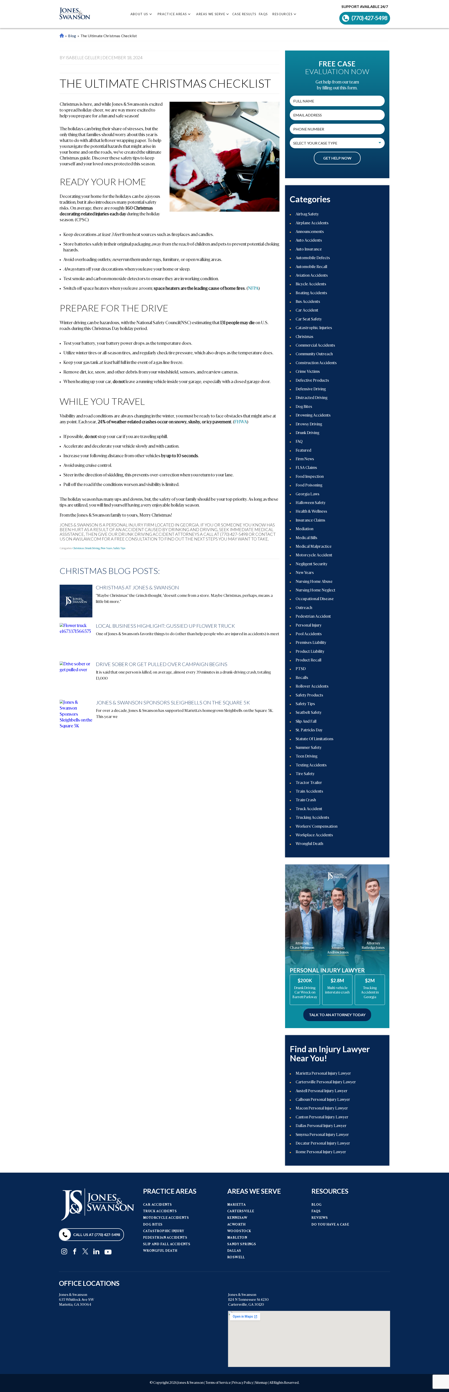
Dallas (234, 1250)
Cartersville (240, 1211)
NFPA (253, 288)
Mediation (304, 529)
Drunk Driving (92, 548)
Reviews (319, 1217)
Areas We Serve (210, 14)
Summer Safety (309, 748)
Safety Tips (119, 548)
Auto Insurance (309, 249)
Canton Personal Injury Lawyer (322, 1117)
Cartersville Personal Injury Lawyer (326, 1082)
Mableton (237, 1237)
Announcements (310, 232)
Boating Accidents (311, 293)
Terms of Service (218, 1383)
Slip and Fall (306, 722)
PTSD (301, 669)
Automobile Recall (311, 267)
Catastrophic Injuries (314, 328)
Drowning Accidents (313, 415)
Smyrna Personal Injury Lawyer (322, 1135)
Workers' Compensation (316, 827)
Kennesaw (237, 1217)
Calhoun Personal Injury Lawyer (323, 1100)
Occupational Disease (315, 599)
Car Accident (307, 310)
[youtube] (108, 1251)
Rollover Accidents (312, 687)
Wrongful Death (309, 844)
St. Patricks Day (309, 730)
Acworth (236, 1224)
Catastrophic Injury (164, 1231)
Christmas (78, 548)
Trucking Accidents (312, 818)
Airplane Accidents (312, 223)
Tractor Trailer (309, 783)
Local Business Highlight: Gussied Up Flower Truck (165, 626)
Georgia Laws (307, 494)
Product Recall (308, 660)
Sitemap (261, 1383)
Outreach (304, 608)
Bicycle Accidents (311, 284)
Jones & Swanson (190, 1383)
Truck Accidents (160, 1211)
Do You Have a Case (330, 1224)
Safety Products (309, 695)
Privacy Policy (242, 1383)
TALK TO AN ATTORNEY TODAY (337, 1014)
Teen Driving (306, 756)
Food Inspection (310, 477)
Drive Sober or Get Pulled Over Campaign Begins (161, 664)
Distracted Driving (311, 398)
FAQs (263, 14)
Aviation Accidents (312, 276)
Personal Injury (309, 625)
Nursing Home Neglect (315, 590)
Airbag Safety (307, 214)
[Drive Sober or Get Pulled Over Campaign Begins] (76, 677)
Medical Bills (306, 538)
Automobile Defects (313, 258)
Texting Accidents (311, 765)
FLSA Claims (306, 468)
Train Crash (306, 800)
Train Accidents (309, 792)
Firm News (305, 459)
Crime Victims (308, 372)
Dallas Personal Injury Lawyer (321, 1126)
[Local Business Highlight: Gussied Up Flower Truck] (76, 639)
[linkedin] (96, 1251)
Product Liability (310, 652)
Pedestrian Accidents (165, 1237)
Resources (282, 14)
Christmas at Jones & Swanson (137, 587)
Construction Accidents (316, 363)
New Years (106, 548)
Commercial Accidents (315, 346)
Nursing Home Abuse (314, 582)
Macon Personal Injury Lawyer (322, 1108)
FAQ (299, 442)
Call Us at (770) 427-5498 (96, 1234)
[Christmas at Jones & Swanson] (76, 601)
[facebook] (75, 1251)
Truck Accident (309, 809)
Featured (303, 451)
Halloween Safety (311, 503)
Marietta (236, 1204)
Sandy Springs (241, 1244)
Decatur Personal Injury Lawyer (323, 1144)
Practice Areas (172, 14)
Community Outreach (314, 354)
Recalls (302, 678)
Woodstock (239, 1231)
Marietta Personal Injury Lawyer (62, 36)
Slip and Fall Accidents (166, 1244)
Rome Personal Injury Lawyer (321, 1152)
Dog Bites (304, 407)
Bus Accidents (308, 302)
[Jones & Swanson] (75, 14)
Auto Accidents (309, 241)
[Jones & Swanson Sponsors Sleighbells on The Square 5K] (76, 716)
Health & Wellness (311, 512)
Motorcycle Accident (314, 555)
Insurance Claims (310, 520)
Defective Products (312, 381)
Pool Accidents (309, 634)
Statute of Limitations (314, 739)
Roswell (236, 1257)
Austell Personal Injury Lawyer (322, 1091)
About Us (139, 14)
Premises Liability (311, 643)
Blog (72, 35)
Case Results (244, 14)
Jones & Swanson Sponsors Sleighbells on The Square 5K (173, 702)
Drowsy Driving (309, 424)
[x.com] (85, 1251)
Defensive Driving (311, 389)
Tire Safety (305, 774)
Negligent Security (311, 564)
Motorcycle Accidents (166, 1217)
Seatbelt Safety (309, 713)
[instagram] (64, 1251)
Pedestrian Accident (313, 617)
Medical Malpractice (314, 547)
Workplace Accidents (314, 835)
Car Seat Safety (309, 319)
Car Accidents (157, 1204)
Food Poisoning (309, 485)
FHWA (240, 422)
